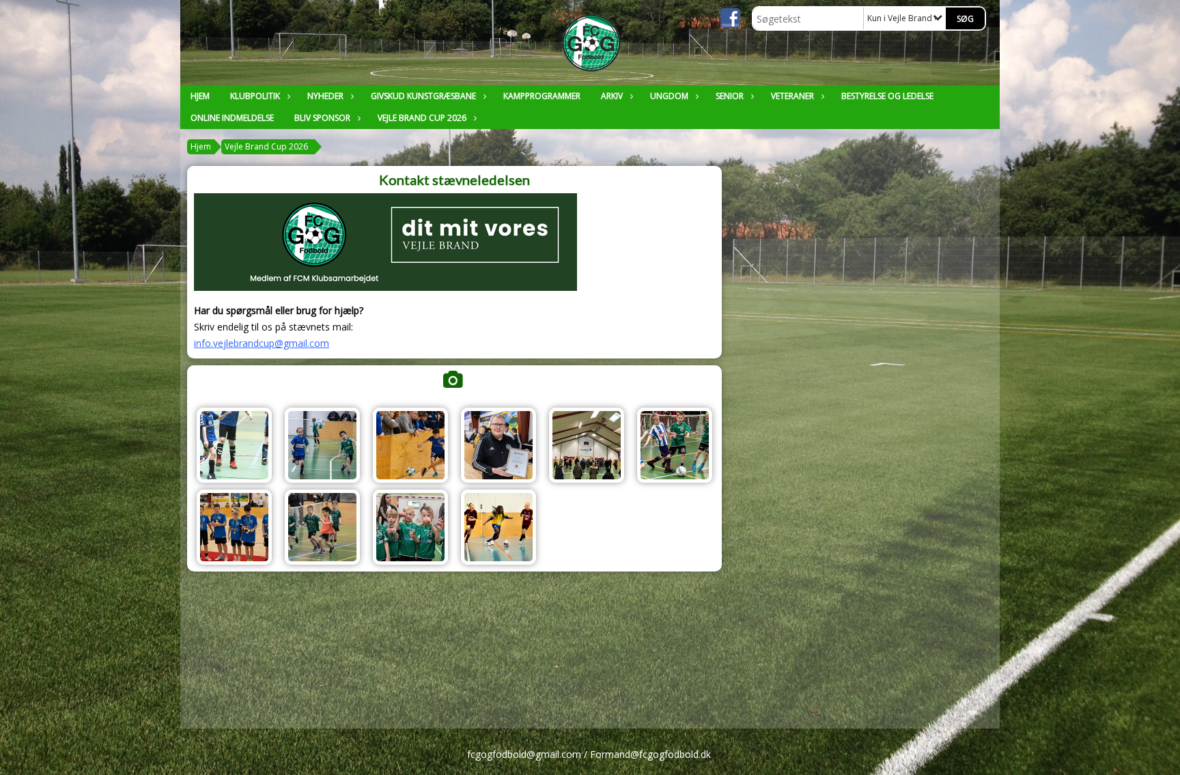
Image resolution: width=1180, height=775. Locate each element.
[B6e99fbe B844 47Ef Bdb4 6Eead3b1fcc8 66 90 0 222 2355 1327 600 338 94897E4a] (322, 527)
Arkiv (612, 96)
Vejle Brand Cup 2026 (422, 118)
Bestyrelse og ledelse (887, 96)
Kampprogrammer (541, 96)
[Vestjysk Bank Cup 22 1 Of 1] (234, 527)
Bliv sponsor (322, 118)
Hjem (200, 96)
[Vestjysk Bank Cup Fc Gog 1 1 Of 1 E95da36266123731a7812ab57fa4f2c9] (674, 445)
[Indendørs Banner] (234, 445)
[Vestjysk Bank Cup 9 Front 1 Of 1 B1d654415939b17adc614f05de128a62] (410, 445)
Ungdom (669, 96)
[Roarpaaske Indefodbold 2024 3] (498, 527)
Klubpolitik (255, 96)
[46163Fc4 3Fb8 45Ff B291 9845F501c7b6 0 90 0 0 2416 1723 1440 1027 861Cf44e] (322, 445)
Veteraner (792, 96)
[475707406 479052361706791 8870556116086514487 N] (586, 445)
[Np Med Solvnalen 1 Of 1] (498, 445)
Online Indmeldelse (232, 118)
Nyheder (325, 96)
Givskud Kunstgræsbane (423, 96)
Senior (730, 96)
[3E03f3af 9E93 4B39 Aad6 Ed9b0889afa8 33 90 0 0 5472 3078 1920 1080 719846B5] (410, 527)
